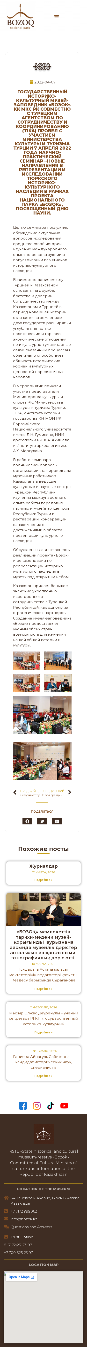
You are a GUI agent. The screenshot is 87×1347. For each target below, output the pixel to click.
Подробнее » (43, 880)
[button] (56, 16)
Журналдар (43, 866)
